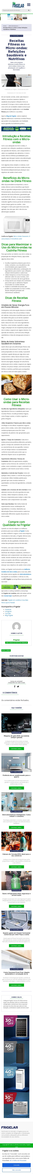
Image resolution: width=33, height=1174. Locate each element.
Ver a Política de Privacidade (18, 1160)
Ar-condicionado (16, 772)
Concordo (16, 1165)
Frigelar (22, 531)
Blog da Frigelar (11, 116)
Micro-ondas (6, 650)
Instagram (8, 611)
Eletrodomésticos (13, 26)
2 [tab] (16, 675)
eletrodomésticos (25, 574)
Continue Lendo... (16, 748)
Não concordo (16, 1170)
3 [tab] (18, 675)
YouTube (8, 613)
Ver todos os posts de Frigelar (16, 642)
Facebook (8, 609)
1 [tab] (14, 675)
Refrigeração (16, 732)
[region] (16, 1161)
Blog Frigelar (9, 615)
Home (5, 26)
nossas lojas (8, 596)
